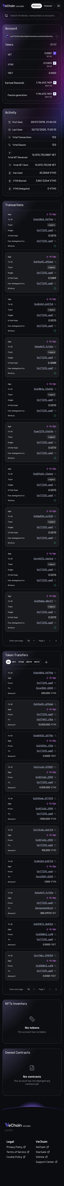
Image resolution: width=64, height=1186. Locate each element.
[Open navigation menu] (59, 6)
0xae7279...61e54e (43, 431)
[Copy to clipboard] (56, 36)
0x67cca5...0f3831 (43, 767)
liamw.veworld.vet (44, 908)
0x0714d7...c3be (45, 719)
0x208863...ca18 (44, 934)
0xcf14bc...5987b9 (43, 955)
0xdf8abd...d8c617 (43, 601)
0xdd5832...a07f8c (43, 735)
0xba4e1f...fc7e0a (44, 346)
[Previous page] (50, 640)
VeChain (41, 1147)
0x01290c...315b (44, 746)
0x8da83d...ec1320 (43, 516)
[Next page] (56, 640)
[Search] (6, 15)
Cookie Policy (14, 1157)
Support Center (45, 1162)
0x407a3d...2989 (44, 777)
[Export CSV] (46, 662)
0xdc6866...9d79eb (43, 219)
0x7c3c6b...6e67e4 (43, 830)
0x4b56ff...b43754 (43, 304)
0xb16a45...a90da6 (43, 262)
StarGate (41, 1152)
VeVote (40, 1157)
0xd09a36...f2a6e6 (43, 474)
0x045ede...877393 (43, 798)
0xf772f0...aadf (45, 230)
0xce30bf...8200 (44, 688)
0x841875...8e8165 (43, 924)
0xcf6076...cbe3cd (43, 558)
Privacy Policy (14, 1147)
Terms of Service (16, 1152)
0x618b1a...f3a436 (43, 389)
